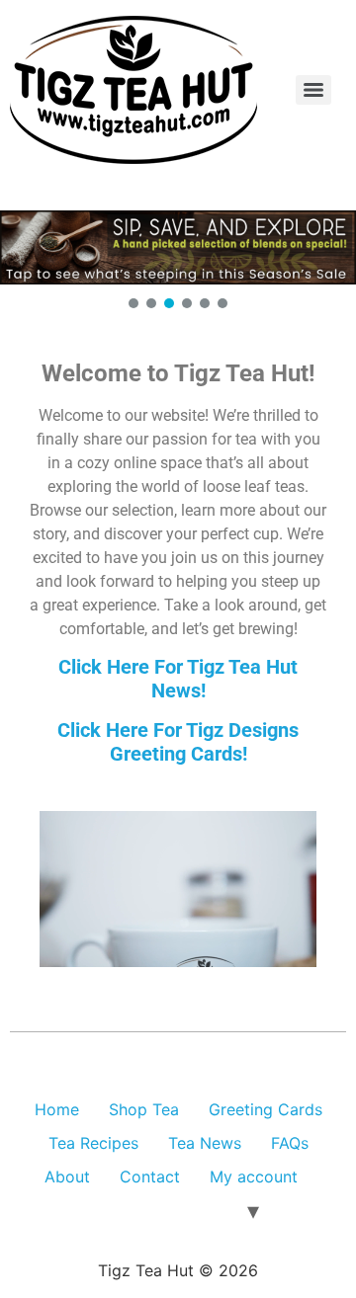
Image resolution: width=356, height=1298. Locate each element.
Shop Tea (144, 1109)
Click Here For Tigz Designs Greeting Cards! (178, 742)
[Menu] (313, 90)
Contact (150, 1176)
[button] (178, 247)
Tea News (204, 1143)
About (67, 1176)
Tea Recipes (93, 1143)
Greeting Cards (265, 1109)
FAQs (290, 1143)
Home (57, 1109)
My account (254, 1176)
